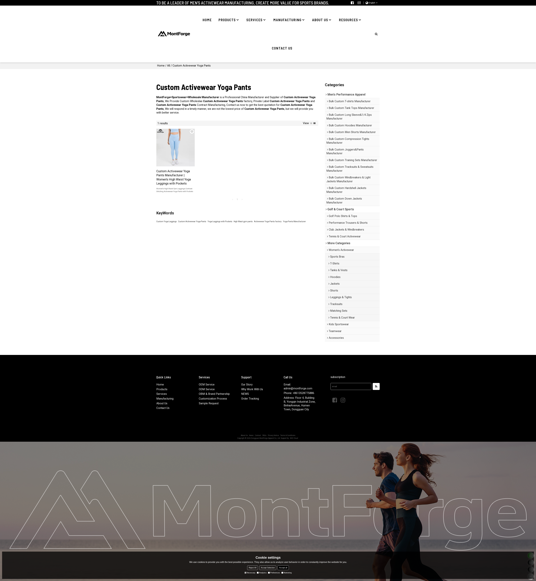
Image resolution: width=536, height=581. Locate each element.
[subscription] (376, 386)
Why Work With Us (252, 389)
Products (227, 20)
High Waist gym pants (243, 221)
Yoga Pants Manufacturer (294, 221)
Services (254, 20)
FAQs (264, 435)
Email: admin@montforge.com (298, 386)
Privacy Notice (273, 435)
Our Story (247, 384)
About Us (161, 403)
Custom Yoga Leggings (166, 221)
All (168, 65)
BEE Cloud (294, 438)
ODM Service (207, 389)
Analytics (263, 573)
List (311, 123)
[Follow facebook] (352, 2)
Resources (348, 20)
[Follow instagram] (359, 2)
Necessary (251, 573)
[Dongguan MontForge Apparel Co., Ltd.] (174, 34)
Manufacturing (287, 20)
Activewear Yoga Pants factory (268, 221)
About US (320, 20)
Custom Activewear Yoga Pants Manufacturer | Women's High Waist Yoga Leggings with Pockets (173, 177)
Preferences (275, 573)
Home (207, 20)
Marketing (288, 573)
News (251, 435)
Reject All (252, 568)
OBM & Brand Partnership (214, 394)
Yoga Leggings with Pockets (220, 221)
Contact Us (162, 408)
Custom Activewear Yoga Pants (192, 221)
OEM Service (207, 384)
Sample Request (209, 403)
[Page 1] (232, 199)
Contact (258, 435)
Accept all (283, 568)
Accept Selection (268, 568)
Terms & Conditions (287, 435)
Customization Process (213, 398)
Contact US (282, 48)
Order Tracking (250, 398)
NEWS (245, 394)
